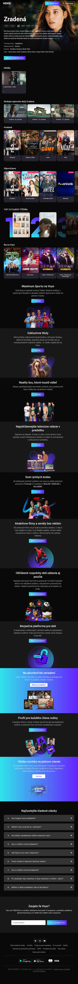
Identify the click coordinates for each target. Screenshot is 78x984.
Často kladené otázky (17, 945)
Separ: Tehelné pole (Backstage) (65, 275)
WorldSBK (37, 486)
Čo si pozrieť (57, 945)
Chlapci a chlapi (30, 157)
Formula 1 (28, 484)
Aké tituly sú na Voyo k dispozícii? (23, 853)
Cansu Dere (12, 52)
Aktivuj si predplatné (38, 541)
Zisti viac (38, 350)
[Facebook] (35, 941)
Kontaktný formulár (49, 949)
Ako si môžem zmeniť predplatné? (23, 870)
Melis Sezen (31, 52)
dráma (6, 25)
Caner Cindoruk (22, 52)
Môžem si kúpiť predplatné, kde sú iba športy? (28, 887)
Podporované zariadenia (42, 945)
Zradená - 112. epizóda (39, 119)
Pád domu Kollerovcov (12, 275)
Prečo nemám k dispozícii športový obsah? (27, 861)
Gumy (47, 157)
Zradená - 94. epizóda (15, 119)
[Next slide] (74, 115)
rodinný (12, 25)
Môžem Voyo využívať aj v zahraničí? (24, 827)
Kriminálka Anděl (48, 198)
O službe (30, 945)
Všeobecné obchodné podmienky (24, 949)
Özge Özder (40, 52)
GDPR (39, 949)
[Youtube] (44, 941)
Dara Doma (30, 275)
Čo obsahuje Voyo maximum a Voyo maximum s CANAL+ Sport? (35, 879)
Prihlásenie (69, 3)
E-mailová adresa (18, 923)
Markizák (65, 198)
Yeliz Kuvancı (49, 52)
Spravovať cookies (39, 952)
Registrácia (54, 3)
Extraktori (12, 157)
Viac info (56, 38)
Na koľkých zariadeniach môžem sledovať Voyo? (29, 836)
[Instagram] (40, 941)
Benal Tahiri (26, 49)
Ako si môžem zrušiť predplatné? (23, 844)
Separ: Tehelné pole (48, 275)
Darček (65, 945)
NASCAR (55, 484)
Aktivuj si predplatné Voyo (15, 58)
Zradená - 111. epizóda (62, 119)
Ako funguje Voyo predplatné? (22, 818)
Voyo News (61, 949)
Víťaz (65, 157)
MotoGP (47, 484)
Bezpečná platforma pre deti (38, 626)
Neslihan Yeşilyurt (16, 49)
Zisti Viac (38, 301)
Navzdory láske (30, 198)
